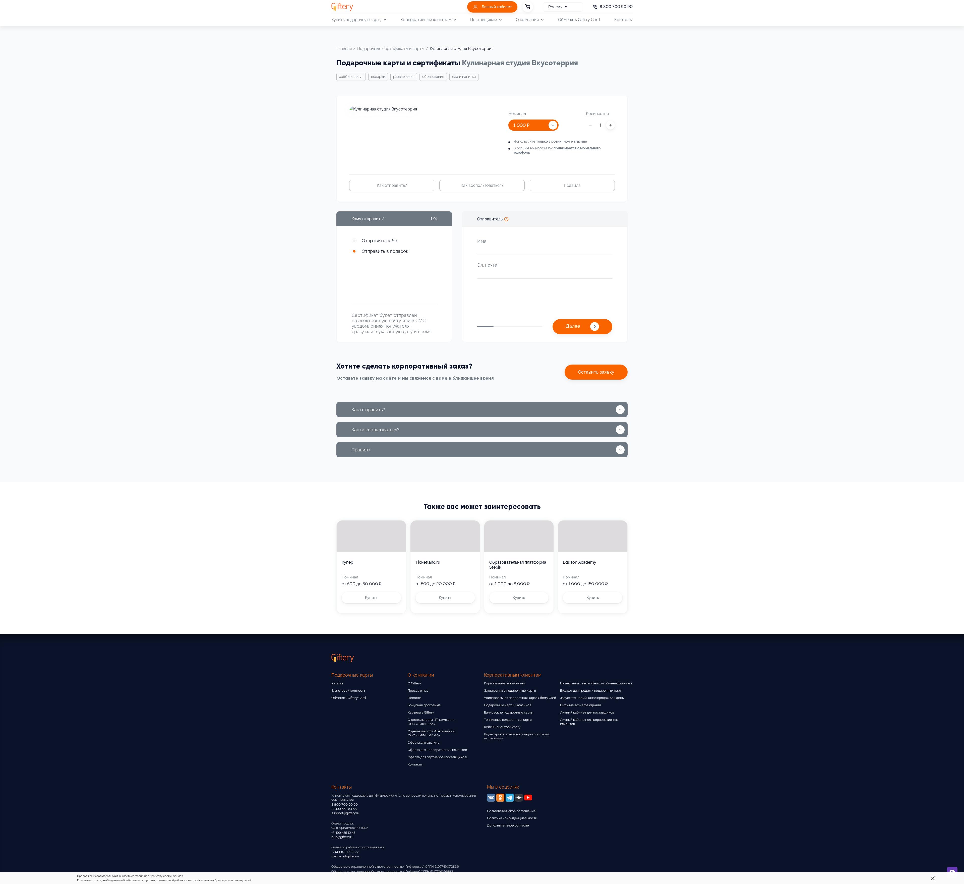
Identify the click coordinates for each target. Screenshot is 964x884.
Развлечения (403, 77)
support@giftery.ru (345, 813)
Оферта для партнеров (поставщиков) (437, 757)
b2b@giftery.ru (342, 837)
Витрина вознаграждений (580, 705)
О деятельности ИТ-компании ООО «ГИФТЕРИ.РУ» (431, 733)
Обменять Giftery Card (579, 19)
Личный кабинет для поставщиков (587, 712)
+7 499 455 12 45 (343, 833)
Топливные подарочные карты (508, 720)
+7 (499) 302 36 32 (345, 852)
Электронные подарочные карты (510, 690)
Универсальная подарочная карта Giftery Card (520, 698)
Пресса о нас (418, 690)
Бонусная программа (424, 705)
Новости (414, 698)
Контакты (623, 19)
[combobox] (533, 125)
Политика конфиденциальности (512, 818)
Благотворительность (348, 690)
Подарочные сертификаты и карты (390, 48)
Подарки (378, 77)
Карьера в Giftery (421, 712)
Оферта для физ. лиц (424, 742)
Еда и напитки (464, 77)
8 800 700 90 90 (344, 804)
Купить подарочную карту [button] (356, 19)
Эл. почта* (488, 265)
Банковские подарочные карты (508, 712)
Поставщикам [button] (483, 19)
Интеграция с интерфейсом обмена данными (596, 683)
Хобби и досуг (351, 77)
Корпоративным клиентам (504, 683)
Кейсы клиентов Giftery (502, 727)
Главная (344, 48)
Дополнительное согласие (508, 825)
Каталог (337, 683)
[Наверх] (16, 868)
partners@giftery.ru (345, 856)
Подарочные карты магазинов (507, 705)
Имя (481, 241)
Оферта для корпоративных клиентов (437, 750)
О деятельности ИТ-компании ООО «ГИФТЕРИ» (431, 722)
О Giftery (414, 683)
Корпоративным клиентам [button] (425, 19)
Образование (433, 77)
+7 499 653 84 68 (344, 809)
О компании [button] (527, 19)
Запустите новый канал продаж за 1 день (592, 698)
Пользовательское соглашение (511, 811)
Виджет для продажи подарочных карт (590, 690)
